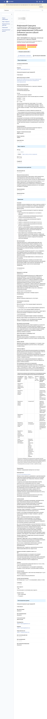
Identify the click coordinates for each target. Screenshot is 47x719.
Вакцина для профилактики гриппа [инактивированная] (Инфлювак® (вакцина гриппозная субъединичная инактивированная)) (29, 81)
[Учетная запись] (42, 2)
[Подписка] (37, 2)
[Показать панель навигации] (4, 1)
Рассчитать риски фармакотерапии (23, 474)
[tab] (24, 55)
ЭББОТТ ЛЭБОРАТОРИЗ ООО (23, 632)
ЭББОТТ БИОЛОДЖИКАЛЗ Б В (23, 69)
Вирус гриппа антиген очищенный (29, 154)
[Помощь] (40, 2)
